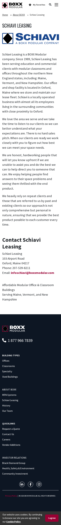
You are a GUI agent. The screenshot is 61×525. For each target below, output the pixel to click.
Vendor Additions (11, 444)
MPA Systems (9, 394)
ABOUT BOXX (9, 389)
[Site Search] (50, 4)
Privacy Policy (11, 496)
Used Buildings (10, 376)
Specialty (7, 371)
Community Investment (15, 473)
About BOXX (19, 14)
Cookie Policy (13, 521)
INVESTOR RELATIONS (14, 457)
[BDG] (13, 328)
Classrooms (8, 366)
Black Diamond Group (13, 463)
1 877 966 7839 (20, 340)
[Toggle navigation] (56, 4)
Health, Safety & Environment (18, 468)
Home (5, 14)
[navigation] (22, 484)
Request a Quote (11, 428)
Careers (6, 439)
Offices (5, 360)
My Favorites (39, 4)
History (6, 405)
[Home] (12, 5)
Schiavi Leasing (10, 400)
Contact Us (8, 434)
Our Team (7, 410)
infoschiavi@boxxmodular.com (32, 273)
